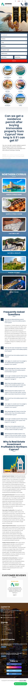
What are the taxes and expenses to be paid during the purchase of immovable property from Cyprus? (16, 349)
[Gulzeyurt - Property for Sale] (7, 98)
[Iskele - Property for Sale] (20, 70)
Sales (5, 626)
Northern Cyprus (8, 633)
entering (22, 155)
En (19, 1)
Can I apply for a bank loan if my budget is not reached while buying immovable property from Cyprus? (16, 362)
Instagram (14, 667)
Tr (15, 1)
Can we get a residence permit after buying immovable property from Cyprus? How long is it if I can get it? (14, 128)
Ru (25, 1)
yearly (14, 156)
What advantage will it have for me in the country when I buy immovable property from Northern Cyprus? (15, 370)
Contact (6, 634)
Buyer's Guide (7, 629)
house (6, 158)
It (22, 1)
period (11, 156)
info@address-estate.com (9, 617)
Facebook (14, 664)
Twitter (14, 670)
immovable (18, 156)
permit (18, 155)
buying (15, 155)
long (3, 158)
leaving (7, 156)
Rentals (6, 628)
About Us (6, 625)
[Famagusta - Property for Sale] (7, 70)
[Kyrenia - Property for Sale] (20, 84)
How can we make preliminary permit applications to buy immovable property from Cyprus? (15, 321)
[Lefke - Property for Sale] (20, 98)
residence (12, 155)
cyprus (8, 155)
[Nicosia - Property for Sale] (7, 84)
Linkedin (14, 674)
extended (4, 156)
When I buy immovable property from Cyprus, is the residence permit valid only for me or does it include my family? (15, 385)
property (22, 156)
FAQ (5, 631)
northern (9, 158)
